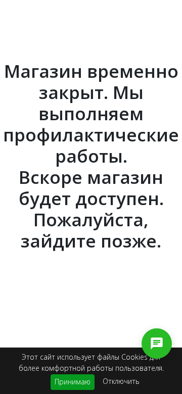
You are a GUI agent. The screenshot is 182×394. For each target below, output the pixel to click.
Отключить (121, 381)
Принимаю (72, 381)
